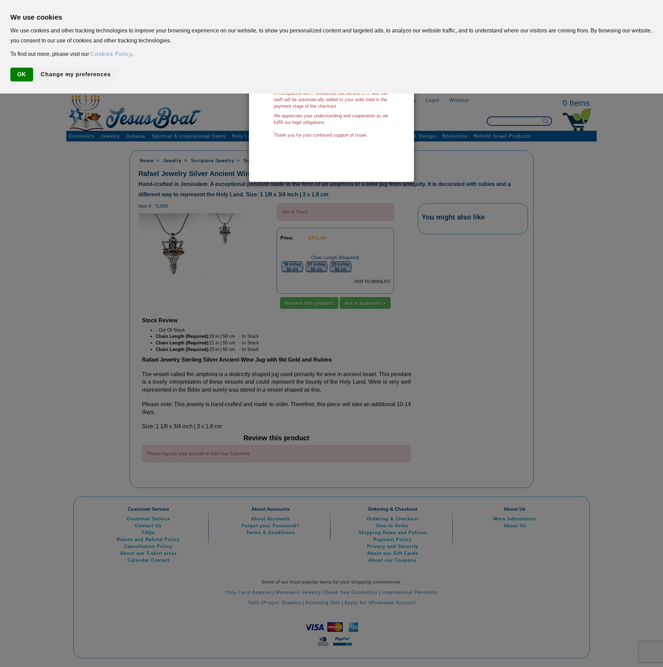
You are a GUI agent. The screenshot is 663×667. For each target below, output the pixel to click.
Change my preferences (76, 74)
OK (21, 74)
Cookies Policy (111, 54)
